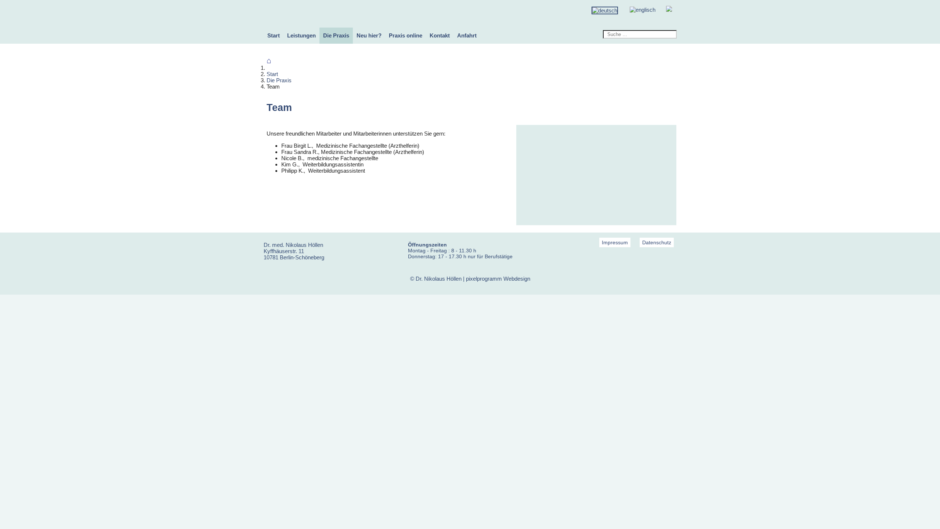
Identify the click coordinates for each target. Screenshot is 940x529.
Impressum (615, 242)
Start (273, 35)
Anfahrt (467, 35)
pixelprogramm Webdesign (498, 279)
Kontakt (440, 35)
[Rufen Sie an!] (669, 10)
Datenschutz (656, 242)
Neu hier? (369, 35)
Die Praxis (336, 35)
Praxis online (405, 35)
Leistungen (301, 35)
